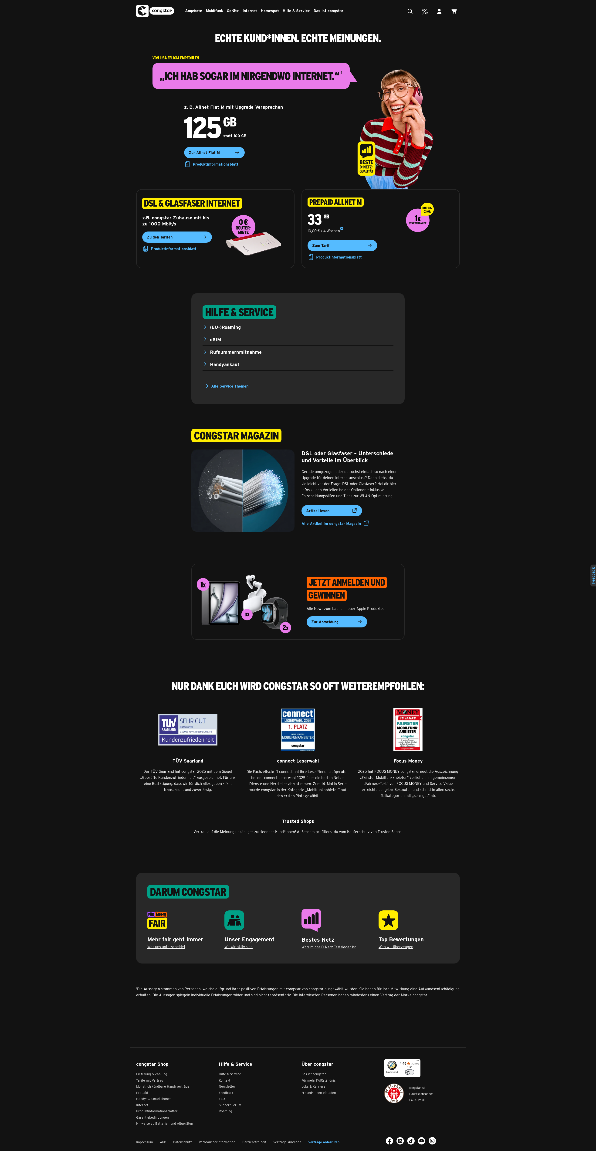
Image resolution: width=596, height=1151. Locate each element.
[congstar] (155, 11)
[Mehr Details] (342, 229)
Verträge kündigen (287, 1142)
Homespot (270, 10)
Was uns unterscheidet (166, 946)
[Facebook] (389, 1141)
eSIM (215, 339)
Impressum (144, 1142)
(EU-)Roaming (225, 327)
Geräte (233, 10)
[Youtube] (421, 1141)
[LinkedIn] (400, 1141)
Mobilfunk (214, 10)
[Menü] (417, 1062)
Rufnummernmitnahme (236, 352)
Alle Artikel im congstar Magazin (331, 523)
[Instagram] (432, 1141)
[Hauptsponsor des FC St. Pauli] (394, 1093)
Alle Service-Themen (229, 386)
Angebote (193, 10)
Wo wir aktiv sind (238, 946)
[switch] (409, 1072)
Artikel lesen (317, 510)
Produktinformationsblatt (215, 164)
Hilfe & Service (296, 10)
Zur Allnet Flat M (204, 152)
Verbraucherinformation (217, 1142)
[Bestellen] (455, 11)
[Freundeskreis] (425, 11)
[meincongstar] (440, 11)
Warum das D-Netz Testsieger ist (328, 946)
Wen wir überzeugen (396, 946)
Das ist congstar (328, 10)
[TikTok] (411, 1141)
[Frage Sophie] (411, 11)
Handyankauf (224, 364)
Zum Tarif (320, 245)
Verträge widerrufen (323, 1142)
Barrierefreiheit (254, 1142)
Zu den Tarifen (160, 237)
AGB (163, 1142)
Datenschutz (182, 1142)
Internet (250, 10)
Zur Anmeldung (325, 621)
